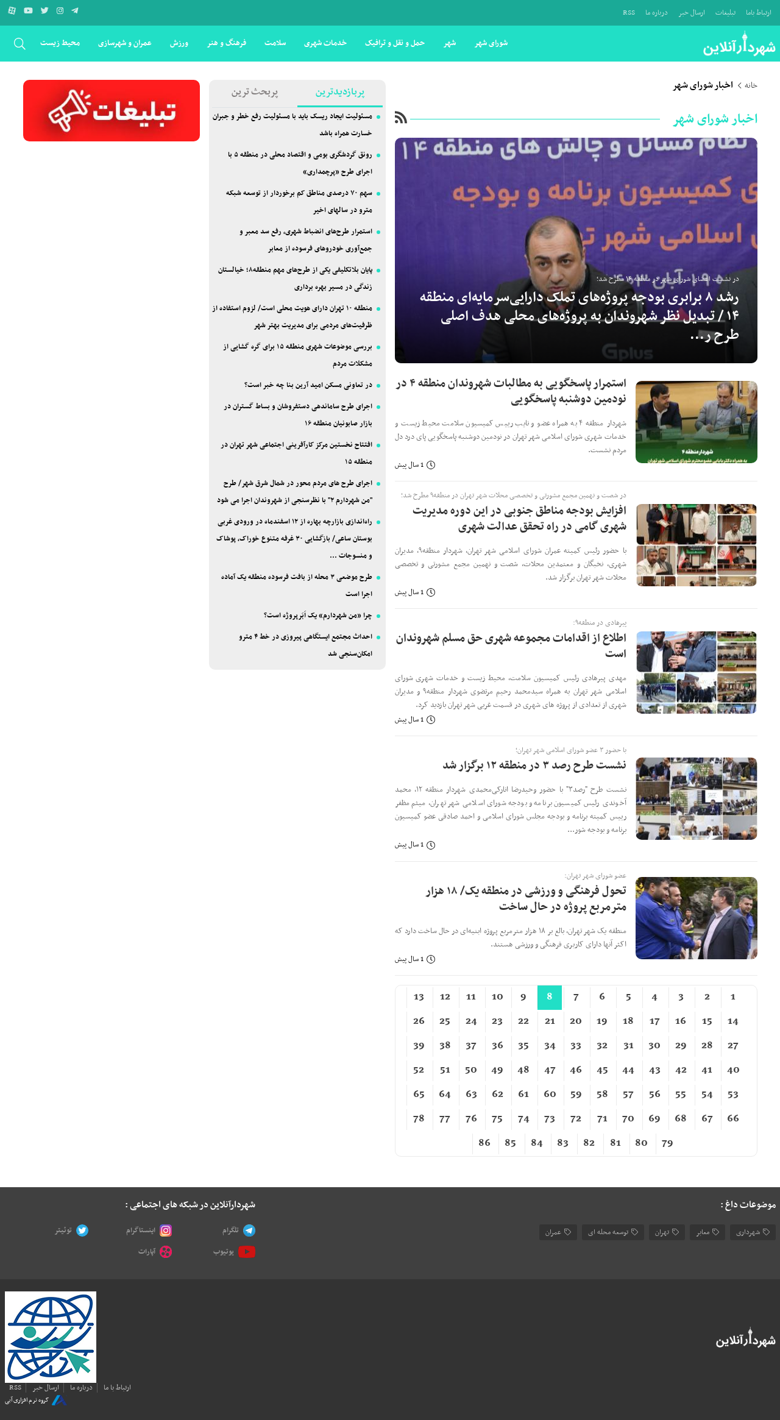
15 (707, 1021)
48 (523, 1070)
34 (550, 1045)
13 (419, 997)
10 (497, 997)
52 (418, 1070)
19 (602, 1021)
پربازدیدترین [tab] (340, 92)
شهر (449, 43)
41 (706, 1070)
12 (445, 997)
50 (471, 1070)
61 (523, 1094)
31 (628, 1045)
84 (537, 1143)
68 (681, 1118)
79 (667, 1143)
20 (576, 1021)
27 (733, 1045)
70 (628, 1118)
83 (563, 1143)
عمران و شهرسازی (125, 43)
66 (733, 1118)
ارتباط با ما (117, 1388)
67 (707, 1118)
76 (471, 1118)
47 (550, 1070)
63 (471, 1094)
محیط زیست (60, 43)
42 (681, 1070)
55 (680, 1094)
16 (680, 1021)
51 (445, 1070)
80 (641, 1143)
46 (576, 1070)
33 (575, 1045)
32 (602, 1045)
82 (589, 1143)
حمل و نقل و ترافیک (395, 43)
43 (655, 1070)
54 (707, 1094)
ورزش (179, 43)
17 (655, 1021)
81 (615, 1143)
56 (655, 1094)
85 (510, 1143)
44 (628, 1070)
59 (576, 1094)
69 (654, 1118)
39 (419, 1045)
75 (497, 1118)
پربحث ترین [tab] (255, 92)
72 (575, 1118)
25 (444, 1021)
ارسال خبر (691, 13)
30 (654, 1045)
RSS (629, 13)
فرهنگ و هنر (226, 43)
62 (497, 1094)
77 (444, 1118)
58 (602, 1094)
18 (628, 1021)
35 (523, 1045)
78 (419, 1118)
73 (549, 1118)
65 (419, 1094)
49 (497, 1070)
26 (419, 1021)
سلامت (275, 43)
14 (733, 1021)
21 (550, 1021)
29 (681, 1045)
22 (523, 1021)
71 (602, 1118)
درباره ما (656, 13)
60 (550, 1094)
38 (445, 1045)
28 (707, 1045)
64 (445, 1094)
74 (524, 1118)
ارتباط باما (758, 13)
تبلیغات (725, 13)
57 (628, 1094)
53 (733, 1094)
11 (471, 997)
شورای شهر (491, 43)
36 (497, 1045)
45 (602, 1070)
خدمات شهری (325, 43)
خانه (751, 86)
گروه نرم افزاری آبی (27, 1400)
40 (733, 1070)
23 (497, 1021)
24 (471, 1021)
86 (484, 1143)
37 (471, 1045)
